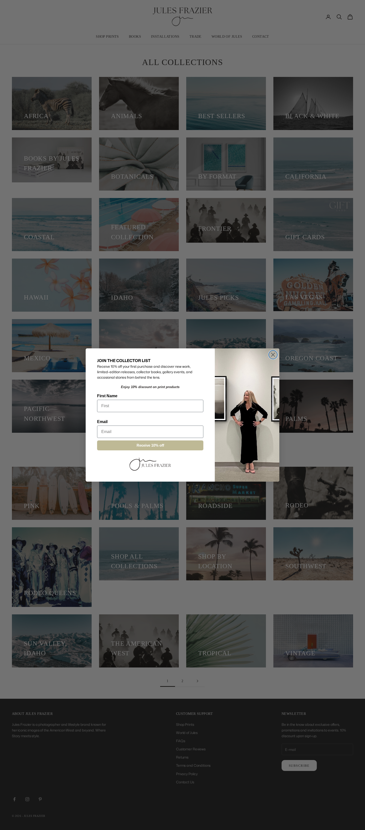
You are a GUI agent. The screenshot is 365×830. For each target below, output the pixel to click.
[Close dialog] (273, 354)
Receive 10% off (150, 445)
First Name (107, 396)
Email (102, 422)
